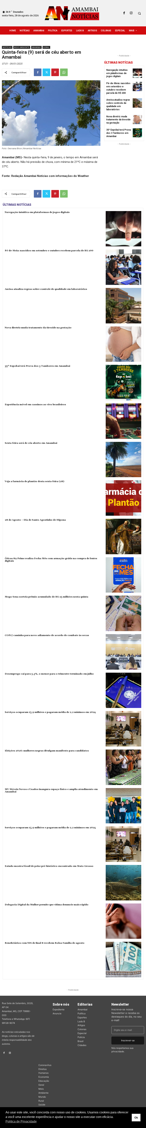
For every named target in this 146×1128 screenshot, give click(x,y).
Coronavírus (44, 1065)
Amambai (36, 47)
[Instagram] (131, 13)
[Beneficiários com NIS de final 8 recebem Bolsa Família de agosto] (123, 959)
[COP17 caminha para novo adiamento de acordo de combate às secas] (123, 652)
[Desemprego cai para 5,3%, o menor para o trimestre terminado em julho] (123, 690)
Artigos (81, 1025)
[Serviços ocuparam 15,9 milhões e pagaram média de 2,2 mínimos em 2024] (123, 728)
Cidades (82, 1045)
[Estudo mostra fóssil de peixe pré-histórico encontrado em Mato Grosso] (123, 882)
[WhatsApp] (64, 72)
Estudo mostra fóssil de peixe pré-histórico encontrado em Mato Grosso (49, 866)
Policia (81, 1037)
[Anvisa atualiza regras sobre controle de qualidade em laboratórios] (137, 103)
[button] (139, 13)
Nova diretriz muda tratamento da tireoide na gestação (118, 119)
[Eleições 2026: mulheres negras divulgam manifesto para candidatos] (123, 767)
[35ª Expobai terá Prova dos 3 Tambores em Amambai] (137, 133)
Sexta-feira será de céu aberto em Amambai (31, 443)
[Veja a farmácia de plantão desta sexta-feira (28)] (123, 498)
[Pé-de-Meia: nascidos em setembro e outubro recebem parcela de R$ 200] (137, 86)
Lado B (81, 1021)
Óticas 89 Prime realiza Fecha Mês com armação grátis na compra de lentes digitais (51, 559)
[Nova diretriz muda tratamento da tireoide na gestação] (137, 119)
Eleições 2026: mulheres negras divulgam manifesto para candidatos (47, 750)
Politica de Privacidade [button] (21, 1121)
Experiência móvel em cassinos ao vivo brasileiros (35, 404)
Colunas (82, 1029)
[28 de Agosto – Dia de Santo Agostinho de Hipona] (123, 536)
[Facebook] (124, 13)
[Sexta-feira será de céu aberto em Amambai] (123, 459)
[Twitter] (46, 72)
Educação (43, 1080)
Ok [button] (136, 1117)
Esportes (82, 1017)
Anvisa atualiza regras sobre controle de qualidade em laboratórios (46, 289)
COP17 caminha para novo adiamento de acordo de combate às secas (47, 635)
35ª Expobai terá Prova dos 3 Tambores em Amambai (118, 133)
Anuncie (57, 1013)
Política (82, 1013)
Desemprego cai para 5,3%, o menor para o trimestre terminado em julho (49, 673)
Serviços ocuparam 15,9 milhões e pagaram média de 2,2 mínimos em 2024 (50, 712)
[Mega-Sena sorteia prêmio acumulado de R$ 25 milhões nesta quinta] (123, 613)
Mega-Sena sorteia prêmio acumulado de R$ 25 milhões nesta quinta (46, 596)
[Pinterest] (55, 72)
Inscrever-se (128, 1040)
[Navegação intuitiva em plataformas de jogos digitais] (137, 73)
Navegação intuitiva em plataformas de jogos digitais (116, 73)
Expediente (58, 1009)
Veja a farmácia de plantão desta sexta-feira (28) (34, 481)
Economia (43, 1076)
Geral (46, 47)
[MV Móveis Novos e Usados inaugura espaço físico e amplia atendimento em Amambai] (123, 806)
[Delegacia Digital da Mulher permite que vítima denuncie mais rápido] (123, 921)
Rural (41, 1100)
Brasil (80, 1041)
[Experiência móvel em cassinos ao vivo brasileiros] (123, 421)
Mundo (42, 1096)
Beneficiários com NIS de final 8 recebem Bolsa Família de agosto (44, 943)
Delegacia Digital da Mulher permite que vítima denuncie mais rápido (46, 904)
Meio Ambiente (21, 47)
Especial (82, 1033)
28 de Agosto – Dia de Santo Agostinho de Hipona (35, 520)
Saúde (41, 1104)
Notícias (7, 47)
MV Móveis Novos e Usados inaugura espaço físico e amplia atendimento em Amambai (51, 790)
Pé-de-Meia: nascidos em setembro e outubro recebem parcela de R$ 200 (49, 250)
